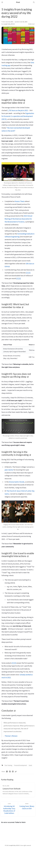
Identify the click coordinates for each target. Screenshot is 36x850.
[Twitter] (7, 771)
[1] (27, 273)
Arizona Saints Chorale (16, 482)
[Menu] (2, 2)
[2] (29, 273)
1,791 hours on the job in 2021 (17, 110)
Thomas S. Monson (11, 736)
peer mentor (9, 470)
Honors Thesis (19, 201)
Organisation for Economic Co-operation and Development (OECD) (18, 116)
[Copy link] (16, 771)
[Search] (34, 2)
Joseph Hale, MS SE (9, 24)
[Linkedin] (13, 771)
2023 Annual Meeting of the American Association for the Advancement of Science (18, 219)
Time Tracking (8, 765)
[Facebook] (10, 771)
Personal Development (20, 765)
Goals (30, 765)
